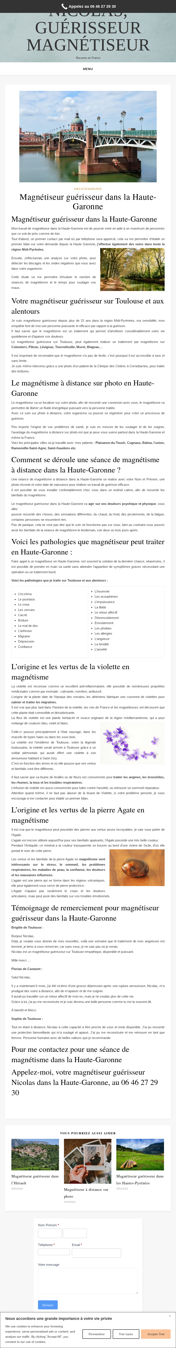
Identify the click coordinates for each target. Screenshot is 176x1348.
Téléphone (46, 1245)
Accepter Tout (155, 1334)
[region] (88, 1330)
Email (77, 1245)
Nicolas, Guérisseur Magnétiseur (88, 27)
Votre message (48, 1264)
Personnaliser (97, 1334)
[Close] (171, 1315)
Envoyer (47, 1305)
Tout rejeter (126, 1334)
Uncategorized (88, 188)
